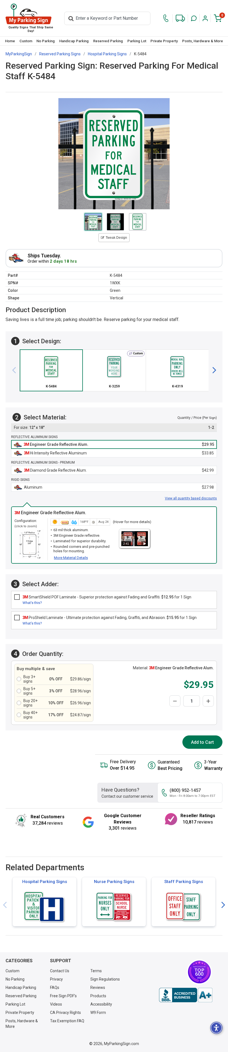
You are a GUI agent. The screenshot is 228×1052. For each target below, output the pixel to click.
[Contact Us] (166, 18)
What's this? (32, 603)
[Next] (212, 370)
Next (223, 905)
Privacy (56, 979)
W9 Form (98, 1012)
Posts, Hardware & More (202, 41)
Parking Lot (136, 41)
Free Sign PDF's (63, 996)
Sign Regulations (105, 979)
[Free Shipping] (180, 18)
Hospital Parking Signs (44, 881)
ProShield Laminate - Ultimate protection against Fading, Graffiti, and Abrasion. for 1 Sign (110, 617)
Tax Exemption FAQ (67, 1021)
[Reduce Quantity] (174, 701)
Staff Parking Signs (183, 881)
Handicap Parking (74, 41)
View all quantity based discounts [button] (191, 498)
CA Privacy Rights (65, 1012)
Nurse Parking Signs (114, 881)
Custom (25, 41)
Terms (96, 971)
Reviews (97, 987)
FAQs (54, 987)
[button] (194, 18)
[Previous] (16, 370)
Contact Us (59, 971)
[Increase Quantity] (208, 701)
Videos (56, 1004)
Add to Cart (202, 742)
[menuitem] (10, 41)
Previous (5, 905)
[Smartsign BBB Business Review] (185, 995)
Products (98, 996)
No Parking (45, 41)
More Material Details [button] (71, 558)
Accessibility (101, 1004)
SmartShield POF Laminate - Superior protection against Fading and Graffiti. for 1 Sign (107, 597)
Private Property (164, 41)
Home (10, 41)
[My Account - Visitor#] (205, 18)
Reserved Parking (108, 41)
